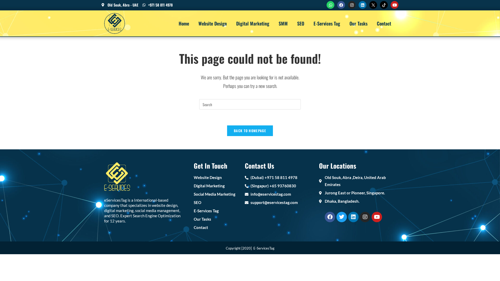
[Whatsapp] (330, 5)
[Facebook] (341, 5)
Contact (384, 23)
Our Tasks (358, 23)
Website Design (212, 23)
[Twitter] (341, 217)
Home (184, 23)
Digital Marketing (252, 23)
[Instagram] (352, 5)
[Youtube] (394, 5)
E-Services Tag (327, 23)
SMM (283, 23)
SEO (300, 23)
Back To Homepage (250, 130)
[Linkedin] (362, 5)
